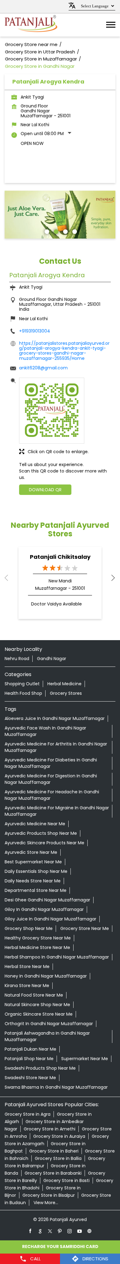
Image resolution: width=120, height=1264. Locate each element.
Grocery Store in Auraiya (59, 1136)
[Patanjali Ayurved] (31, 25)
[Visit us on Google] (40, 1231)
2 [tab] (55, 230)
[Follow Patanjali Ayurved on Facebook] (30, 1231)
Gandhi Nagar (51, 658)
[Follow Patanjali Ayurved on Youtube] (79, 1231)
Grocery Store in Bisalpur (48, 1195)
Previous (9, 578)
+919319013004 (34, 331)
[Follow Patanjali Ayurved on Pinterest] (60, 1231)
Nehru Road (17, 658)
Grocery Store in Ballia (58, 1158)
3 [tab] (64, 230)
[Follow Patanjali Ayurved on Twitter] (50, 1231)
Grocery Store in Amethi (49, 1129)
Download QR (45, 490)
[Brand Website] (89, 1231)
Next (110, 578)
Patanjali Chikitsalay (60, 557)
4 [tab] (73, 230)
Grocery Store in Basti (66, 1180)
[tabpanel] (60, 215)
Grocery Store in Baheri (53, 1151)
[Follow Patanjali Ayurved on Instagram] (70, 1231)
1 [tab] (46, 230)
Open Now (32, 143)
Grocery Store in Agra (27, 1114)
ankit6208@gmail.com (43, 368)
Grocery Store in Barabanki (53, 1173)
